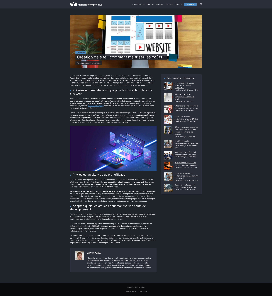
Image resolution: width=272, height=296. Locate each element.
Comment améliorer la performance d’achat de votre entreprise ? (187, 175)
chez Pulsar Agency (95, 106)
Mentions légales (130, 291)
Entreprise (169, 4)
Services (178, 4)
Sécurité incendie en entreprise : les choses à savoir (184, 96)
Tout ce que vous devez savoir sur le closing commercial (184, 85)
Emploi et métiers (138, 4)
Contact (190, 4)
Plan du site (143, 291)
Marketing (159, 4)
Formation (150, 4)
